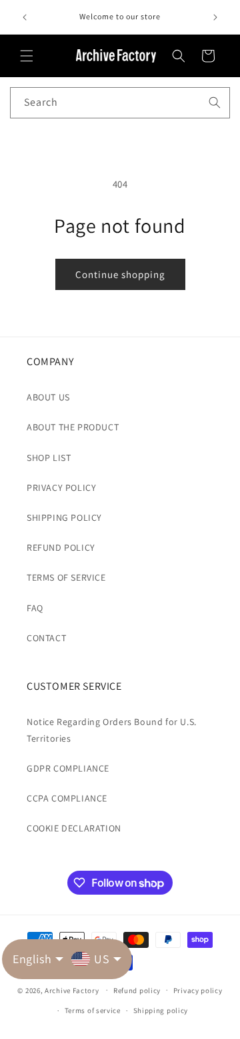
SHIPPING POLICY (64, 517)
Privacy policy (198, 990)
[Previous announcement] (24, 17)
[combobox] (120, 103)
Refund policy (137, 990)
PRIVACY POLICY (61, 488)
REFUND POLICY (61, 547)
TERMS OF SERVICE (66, 577)
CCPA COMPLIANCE (67, 798)
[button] (26, 56)
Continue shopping (120, 274)
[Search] (214, 102)
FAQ (35, 608)
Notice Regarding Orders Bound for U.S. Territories (112, 730)
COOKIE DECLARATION (74, 828)
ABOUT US (48, 397)
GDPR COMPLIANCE (68, 768)
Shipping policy (161, 1010)
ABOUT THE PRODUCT (73, 427)
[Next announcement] (215, 17)
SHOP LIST (49, 458)
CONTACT (46, 638)
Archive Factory (72, 989)
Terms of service (93, 1010)
